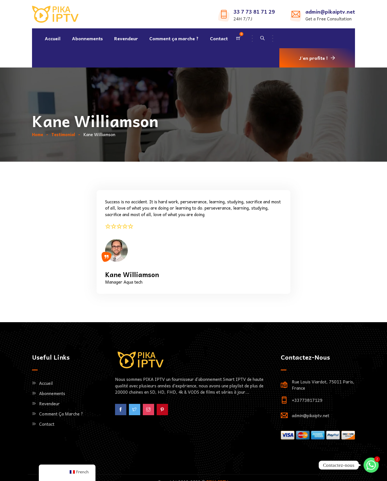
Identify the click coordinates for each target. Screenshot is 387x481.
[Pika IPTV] (55, 15)
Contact (219, 38)
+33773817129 (307, 400)
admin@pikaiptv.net (330, 11)
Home (37, 134)
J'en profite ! (313, 58)
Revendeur (126, 38)
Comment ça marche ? (174, 38)
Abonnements (87, 38)
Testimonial (63, 134)
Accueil (53, 38)
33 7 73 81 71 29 (254, 11)
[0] (238, 38)
